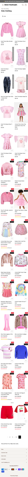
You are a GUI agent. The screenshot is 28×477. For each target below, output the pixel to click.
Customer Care (4, 452)
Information (3, 459)
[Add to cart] (12, 38)
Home (2, 8)
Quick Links (3, 456)
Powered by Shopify (14, 475)
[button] (25, 4)
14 (16, 437)
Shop (2, 449)
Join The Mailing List (5, 462)
